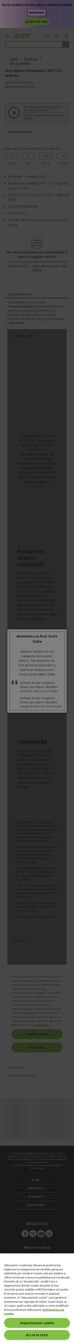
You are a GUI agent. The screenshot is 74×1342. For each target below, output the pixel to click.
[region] (37, 1297)
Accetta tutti (37, 1335)
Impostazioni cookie (37, 1323)
